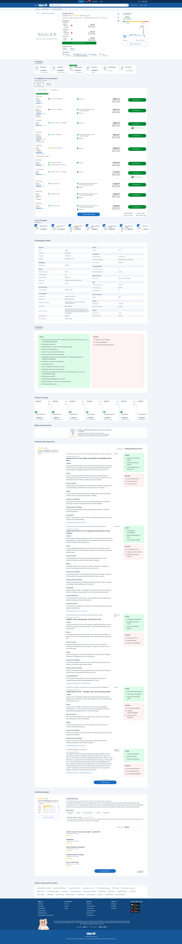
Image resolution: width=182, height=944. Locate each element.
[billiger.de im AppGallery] (137, 911)
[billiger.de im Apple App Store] (137, 904)
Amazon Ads (90, 913)
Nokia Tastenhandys (120, 894)
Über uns (66, 903)
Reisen (101, 1)
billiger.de (38, 9)
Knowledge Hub (91, 915)
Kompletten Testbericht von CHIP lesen (76, 522)
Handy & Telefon (45, 9)
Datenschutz (69, 938)
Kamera (70, 812)
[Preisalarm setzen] (118, 20)
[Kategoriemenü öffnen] (35, 5)
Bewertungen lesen (105, 871)
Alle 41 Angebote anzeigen (78, 43)
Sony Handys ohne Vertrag (53, 891)
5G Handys (100, 894)
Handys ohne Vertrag (57, 9)
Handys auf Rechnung (76, 891)
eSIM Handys (50, 894)
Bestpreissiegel (42, 910)
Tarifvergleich (95, 1)
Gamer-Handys (102, 891)
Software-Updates (88, 812)
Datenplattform (41, 908)
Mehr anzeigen (105, 782)
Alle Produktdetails (103, 17)
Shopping (81, 1)
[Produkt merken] (118, 14)
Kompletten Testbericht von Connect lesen (76, 611)
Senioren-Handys (60, 894)
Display (78, 812)
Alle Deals (40, 903)
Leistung (98, 812)
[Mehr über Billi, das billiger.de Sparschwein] (44, 924)
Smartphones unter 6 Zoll (88, 888)
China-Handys (132, 891)
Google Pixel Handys (122, 891)
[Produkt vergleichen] (118, 17)
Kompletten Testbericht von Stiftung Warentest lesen (79, 772)
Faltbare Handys (40, 894)
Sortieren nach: (120, 448)
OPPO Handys (115, 888)
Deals (88, 1)
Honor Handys (111, 891)
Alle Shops (40, 906)
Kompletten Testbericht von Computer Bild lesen (78, 683)
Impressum (88, 938)
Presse (66, 908)
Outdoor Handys (40, 891)
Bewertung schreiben (48, 817)
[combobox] (89, 5)
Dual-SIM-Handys (91, 894)
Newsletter (114, 908)
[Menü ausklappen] (50, 9)
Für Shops (89, 903)
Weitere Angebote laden (89, 214)
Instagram (113, 903)
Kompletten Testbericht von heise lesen (76, 745)
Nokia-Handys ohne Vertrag (89, 891)
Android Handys (80, 894)
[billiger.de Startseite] (42, 5)
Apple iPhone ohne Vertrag (60, 888)
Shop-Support (90, 908)
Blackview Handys (70, 894)
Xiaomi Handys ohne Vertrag (103, 888)
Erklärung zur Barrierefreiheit (109, 938)
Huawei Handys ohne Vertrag (128, 888)
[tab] (39, 84)
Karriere (66, 906)
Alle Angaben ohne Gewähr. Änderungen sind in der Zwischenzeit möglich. (113, 921)
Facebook (113, 906)
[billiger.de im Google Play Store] (137, 908)
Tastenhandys (65, 891)
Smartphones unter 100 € (74, 888)
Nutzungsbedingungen (97, 938)
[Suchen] (127, 5)
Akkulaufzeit (106, 812)
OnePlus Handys (109, 894)
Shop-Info (81, 99)
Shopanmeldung (91, 906)
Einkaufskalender (42, 913)
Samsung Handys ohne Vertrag (44, 888)
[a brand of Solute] (142, 1)
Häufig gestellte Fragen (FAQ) (45, 915)
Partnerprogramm (91, 910)
